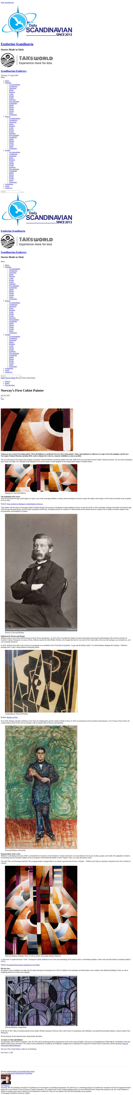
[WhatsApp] (26, 402)
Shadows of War (12, 717)
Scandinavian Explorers (13, 71)
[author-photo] (6, 1084)
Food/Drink (13, 103)
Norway (7, 116)
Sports (11, 113)
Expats (11, 98)
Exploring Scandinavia (17, 44)
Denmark (8, 83)
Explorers (12, 100)
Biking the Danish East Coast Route (20, 1073)
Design (11, 96)
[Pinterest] (19, 402)
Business (12, 92)
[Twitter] (11, 402)
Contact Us (8, 188)
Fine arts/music (14, 101)
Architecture (13, 86)
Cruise (11, 94)
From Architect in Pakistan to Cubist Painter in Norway (25, 504)
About (7, 186)
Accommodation (14, 84)
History (11, 107)
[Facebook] (4, 402)
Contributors (9, 184)
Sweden (7, 150)
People (11, 109)
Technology (13, 115)
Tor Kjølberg (5, 1086)
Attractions (12, 88)
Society (11, 111)
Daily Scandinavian (7, 2)
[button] (66, 77)
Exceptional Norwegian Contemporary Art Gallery (23, 965)
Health (11, 105)
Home (7, 81)
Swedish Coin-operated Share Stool (22, 1071)
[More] (34, 402)
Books (11, 90)
